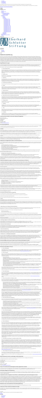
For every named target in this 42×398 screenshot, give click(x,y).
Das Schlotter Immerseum (6, 13)
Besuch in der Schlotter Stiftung (6, 34)
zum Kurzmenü (4, 2)
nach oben (1, 393)
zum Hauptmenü (4, 1)
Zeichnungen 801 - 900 (7, 24)
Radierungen (4, 32)
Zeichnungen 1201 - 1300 (7, 27)
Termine (3, 12)
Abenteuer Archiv (4, 11)
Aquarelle (4, 17)
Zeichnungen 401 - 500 (7, 21)
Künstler (3, 10)
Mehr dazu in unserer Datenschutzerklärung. (6, 6)
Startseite (3, 50)
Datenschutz (3, 51)
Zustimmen (2, 198)
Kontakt (3, 35)
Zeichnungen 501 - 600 (7, 22)
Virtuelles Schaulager (5, 14)
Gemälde (4, 16)
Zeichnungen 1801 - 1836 (7, 31)
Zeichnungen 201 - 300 (7, 20)
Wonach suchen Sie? (3, 37)
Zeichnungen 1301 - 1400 (7, 28)
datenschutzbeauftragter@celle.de (34, 269)
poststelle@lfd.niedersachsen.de (6, 365)
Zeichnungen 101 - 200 (7, 19)
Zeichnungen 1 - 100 (6, 18)
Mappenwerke (5, 33)
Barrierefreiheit (4, 395)
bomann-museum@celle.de (5, 122)
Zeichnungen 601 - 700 (7, 23)
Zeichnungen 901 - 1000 (7, 25)
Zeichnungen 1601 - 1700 (7, 30)
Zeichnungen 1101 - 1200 (7, 26)
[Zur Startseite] (13, 47)
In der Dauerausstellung (5, 15)
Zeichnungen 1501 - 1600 (7, 29)
